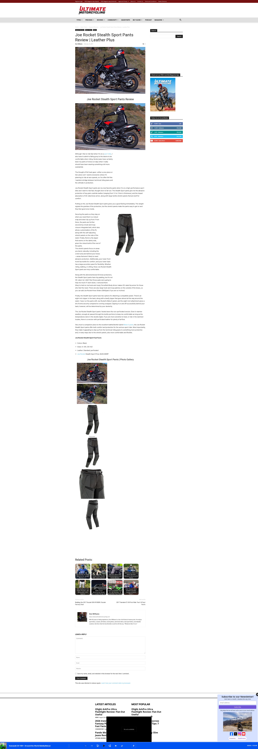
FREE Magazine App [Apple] (92, 1)
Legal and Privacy (122, 1)
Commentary (99, 729)
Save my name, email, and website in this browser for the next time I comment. (103, 673)
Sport (95, 30)
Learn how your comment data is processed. (116, 683)
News (97, 717)
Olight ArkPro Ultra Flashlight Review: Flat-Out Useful (110, 712)
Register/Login (79, 1)
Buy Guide (137, 20)
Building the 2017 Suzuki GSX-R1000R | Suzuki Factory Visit (90, 603)
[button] (180, 20)
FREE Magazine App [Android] (108, 1)
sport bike (107, 154)
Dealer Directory (162, 1)
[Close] (253, 694)
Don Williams (78, 44)
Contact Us (140, 1)
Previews (88, 20)
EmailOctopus (237, 738)
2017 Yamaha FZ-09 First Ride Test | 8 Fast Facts (130, 603)
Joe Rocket (81, 354)
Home (77, 27)
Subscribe (178, 140)
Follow (179, 128)
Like (180, 123)
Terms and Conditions (150, 1)
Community (112, 20)
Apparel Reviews (93, 27)
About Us (133, 1)
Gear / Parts (84, 27)
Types (79, 20)
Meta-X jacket (128, 325)
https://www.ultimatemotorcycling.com (99, 616)
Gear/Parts (125, 20)
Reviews (100, 20)
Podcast (148, 20)
